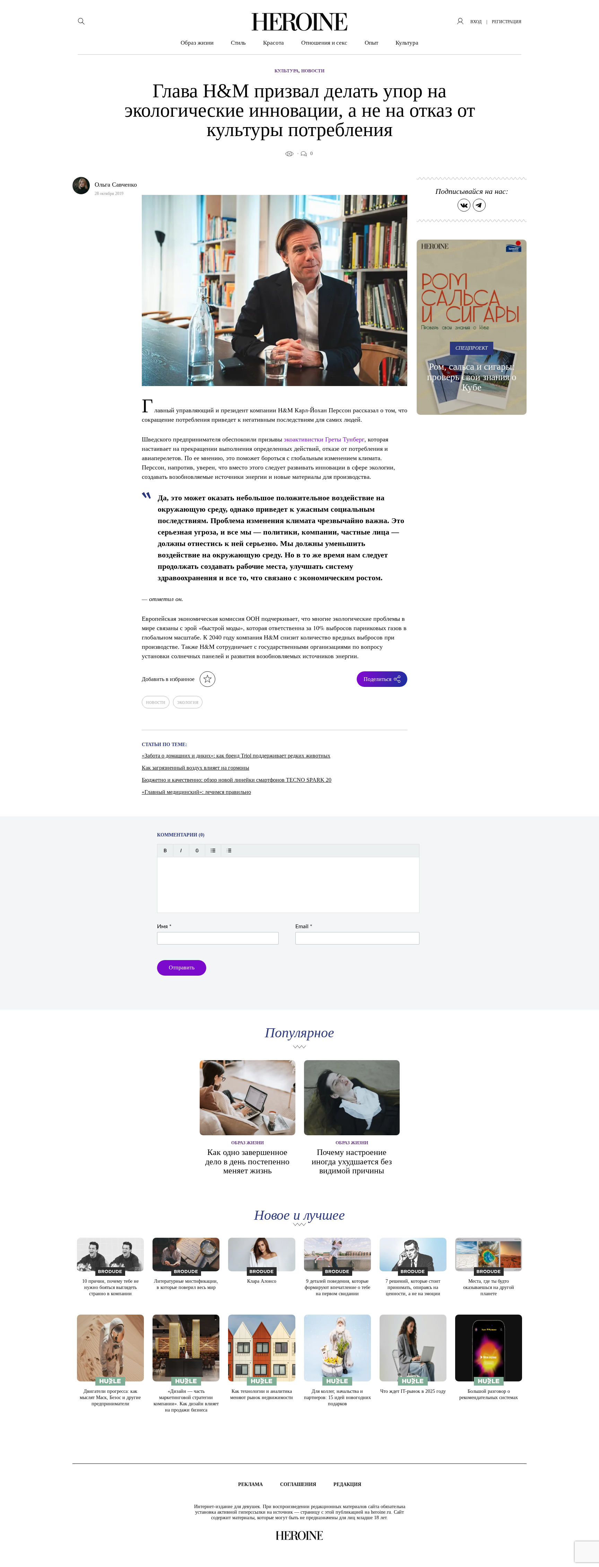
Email (303, 926)
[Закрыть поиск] (584, 14)
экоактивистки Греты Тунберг (324, 439)
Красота (273, 42)
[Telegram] (479, 205)
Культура (407, 42)
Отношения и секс (324, 42)
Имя (164, 926)
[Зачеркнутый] (197, 850)
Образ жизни (197, 42)
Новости (312, 70)
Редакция (347, 1484)
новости (155, 702)
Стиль (238, 42)
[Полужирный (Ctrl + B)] (165, 850)
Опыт (371, 42)
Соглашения (298, 1484)
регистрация (506, 21)
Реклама (250, 1484)
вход (475, 21)
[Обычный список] (213, 850)
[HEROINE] (299, 22)
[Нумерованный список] (229, 850)
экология (187, 702)
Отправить (181, 967)
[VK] (464, 205)
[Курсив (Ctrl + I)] (181, 850)
